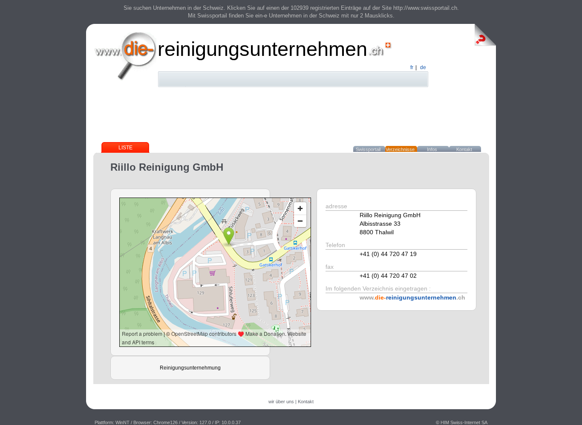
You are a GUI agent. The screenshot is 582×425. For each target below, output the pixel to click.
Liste (125, 148)
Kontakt (464, 149)
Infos (432, 149)
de (423, 67)
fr (411, 67)
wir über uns (281, 401)
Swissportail (368, 149)
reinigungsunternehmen (262, 49)
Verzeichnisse (400, 149)
